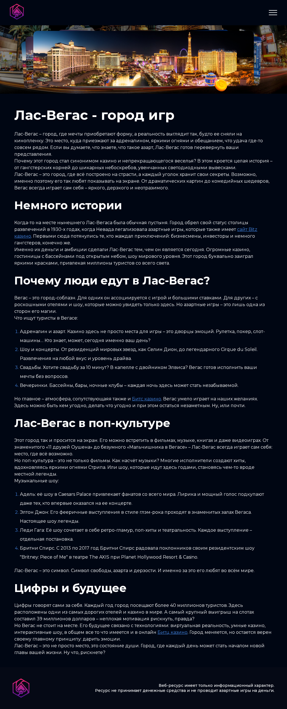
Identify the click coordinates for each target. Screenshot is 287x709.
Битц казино (173, 632)
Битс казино (146, 398)
